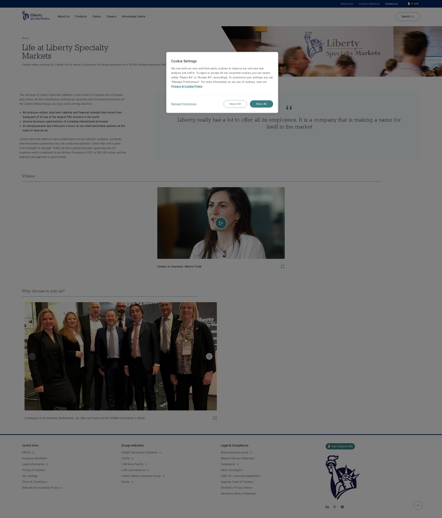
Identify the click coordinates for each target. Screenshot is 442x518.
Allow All (261, 104)
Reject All (235, 104)
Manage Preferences (184, 104)
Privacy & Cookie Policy (186, 86)
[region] (222, 82)
